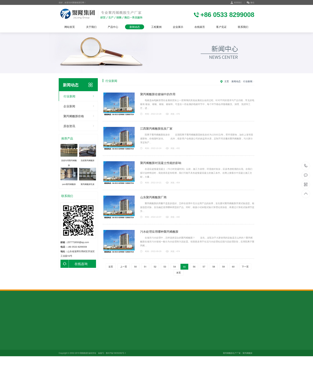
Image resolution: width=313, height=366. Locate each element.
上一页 (123, 266)
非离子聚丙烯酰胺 (90, 346)
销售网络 (63, 346)
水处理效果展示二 (136, 341)
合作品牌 (63, 351)
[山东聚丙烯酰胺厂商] (119, 207)
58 (213, 266)
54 (174, 266)
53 (165, 266)
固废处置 (95, 312)
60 (233, 266)
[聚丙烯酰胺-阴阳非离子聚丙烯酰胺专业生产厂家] (101, 14)
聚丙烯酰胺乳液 (89, 351)
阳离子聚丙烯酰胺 (90, 341)
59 (223, 266)
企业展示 (178, 27)
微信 (252, 2)
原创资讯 (69, 126)
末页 (178, 272)
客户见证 (221, 27)
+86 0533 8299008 (306, 166)
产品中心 (113, 27)
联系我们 (238, 2)
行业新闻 (69, 96)
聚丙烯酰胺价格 (73, 116)
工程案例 (156, 27)
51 (145, 266)
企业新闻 (69, 106)
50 (135, 266)
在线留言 (199, 27)
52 (155, 266)
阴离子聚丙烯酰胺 (90, 337)
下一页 (245, 266)
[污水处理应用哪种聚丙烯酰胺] (119, 241)
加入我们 (63, 341)
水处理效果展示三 (136, 346)
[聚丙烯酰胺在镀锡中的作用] (119, 104)
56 (194, 266)
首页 (110, 266)
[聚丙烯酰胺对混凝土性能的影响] (119, 173)
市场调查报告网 (80, 312)
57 (204, 266)
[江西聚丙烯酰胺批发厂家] (119, 138)
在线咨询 (81, 263)
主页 (226, 81)
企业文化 (63, 337)
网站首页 (69, 27)
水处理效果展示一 (136, 337)
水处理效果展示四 (136, 351)
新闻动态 (134, 27)
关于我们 (91, 27)
